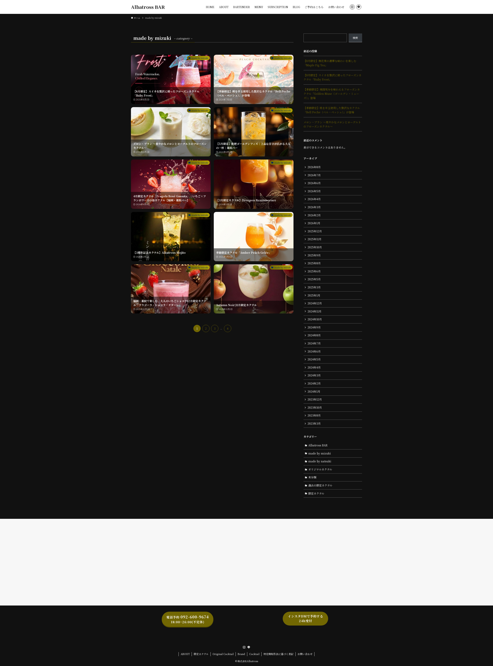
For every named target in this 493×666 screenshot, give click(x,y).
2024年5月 (314, 359)
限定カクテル (316, 493)
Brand (241, 654)
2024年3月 (314, 375)
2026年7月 (314, 175)
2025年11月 (314, 239)
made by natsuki (319, 461)
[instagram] (352, 6)
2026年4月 (314, 199)
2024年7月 (314, 343)
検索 (355, 38)
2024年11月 (314, 311)
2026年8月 (314, 167)
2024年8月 (314, 335)
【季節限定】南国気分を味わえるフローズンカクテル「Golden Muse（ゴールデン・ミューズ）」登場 (332, 93)
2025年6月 (314, 271)
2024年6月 (314, 351)
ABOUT (185, 654)
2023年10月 (315, 407)
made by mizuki (319, 453)
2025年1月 (314, 295)
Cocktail (254, 654)
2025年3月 (314, 287)
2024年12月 (315, 303)
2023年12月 (315, 399)
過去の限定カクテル (320, 485)
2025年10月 (315, 247)
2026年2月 (314, 215)
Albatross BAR (148, 7)
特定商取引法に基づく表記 (278, 654)
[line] (358, 6)
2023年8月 (314, 415)
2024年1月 (314, 391)
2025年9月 (314, 255)
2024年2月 (314, 383)
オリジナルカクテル (320, 469)
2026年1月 (314, 223)
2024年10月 (315, 319)
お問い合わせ (305, 654)
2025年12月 (315, 231)
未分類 (312, 477)
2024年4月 (314, 367)
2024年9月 (314, 327)
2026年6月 (314, 183)
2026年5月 (314, 191)
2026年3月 (314, 207)
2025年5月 (314, 279)
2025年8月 (314, 263)
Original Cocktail (223, 654)
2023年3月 (314, 423)
